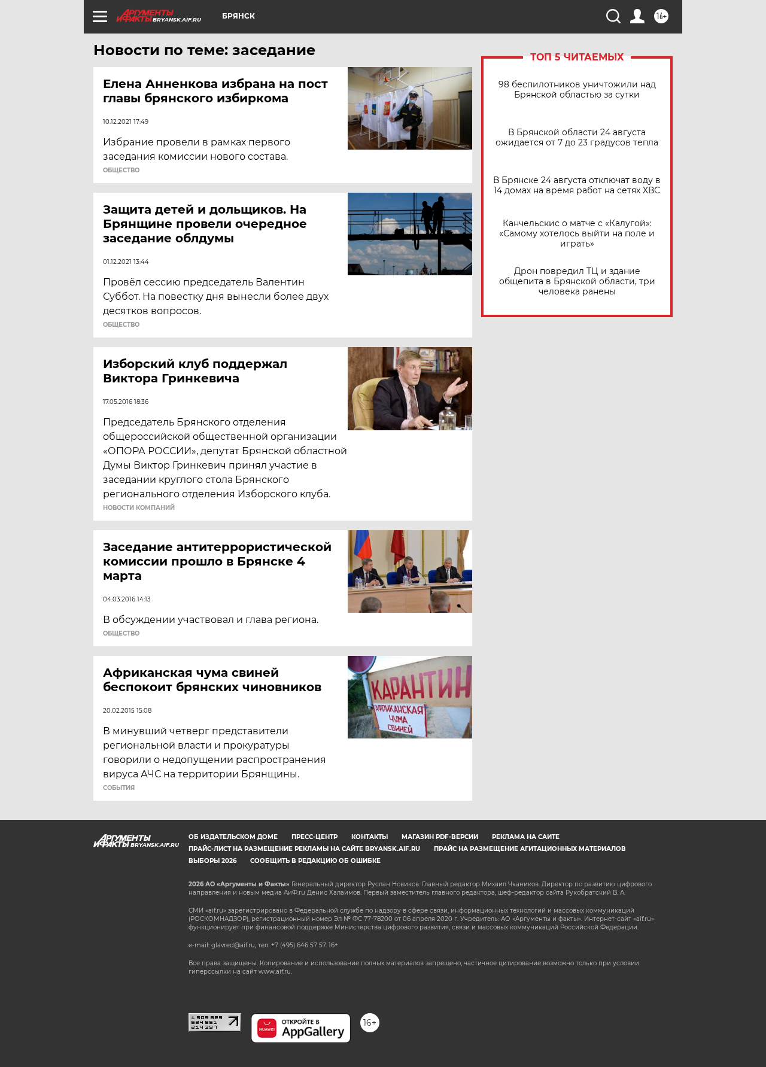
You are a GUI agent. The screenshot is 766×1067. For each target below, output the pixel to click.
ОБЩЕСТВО (121, 171)
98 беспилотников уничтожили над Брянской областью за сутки (577, 90)
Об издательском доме (233, 837)
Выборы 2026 (212, 861)
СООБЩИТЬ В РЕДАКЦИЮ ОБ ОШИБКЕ (315, 861)
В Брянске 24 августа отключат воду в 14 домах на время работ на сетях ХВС (577, 185)
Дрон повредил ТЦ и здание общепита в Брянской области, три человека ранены (577, 281)
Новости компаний (139, 508)
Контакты (369, 837)
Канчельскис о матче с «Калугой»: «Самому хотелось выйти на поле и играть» (577, 233)
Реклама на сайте (526, 837)
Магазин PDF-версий (440, 837)
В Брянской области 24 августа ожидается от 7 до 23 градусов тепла (577, 137)
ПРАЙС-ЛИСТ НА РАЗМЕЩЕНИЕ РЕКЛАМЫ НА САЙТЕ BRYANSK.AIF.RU (304, 849)
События (119, 788)
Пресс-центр (314, 837)
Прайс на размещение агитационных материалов (530, 849)
